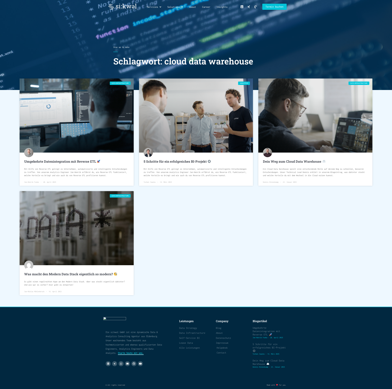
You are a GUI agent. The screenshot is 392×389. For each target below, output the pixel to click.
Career (206, 7)
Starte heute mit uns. (131, 353)
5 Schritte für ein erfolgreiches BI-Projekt (175, 161)
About (192, 7)
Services (152, 7)
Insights (222, 7)
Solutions (173, 7)
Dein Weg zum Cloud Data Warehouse (292, 161)
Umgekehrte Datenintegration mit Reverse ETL (60, 161)
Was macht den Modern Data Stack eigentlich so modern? (69, 274)
